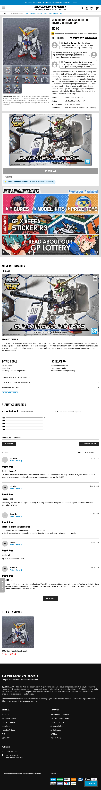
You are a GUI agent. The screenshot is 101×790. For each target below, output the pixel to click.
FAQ (3, 734)
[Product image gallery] (26, 41)
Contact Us (6, 738)
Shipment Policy (56, 726)
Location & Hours (8, 730)
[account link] (87, 8)
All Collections (55, 730)
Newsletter (6, 726)
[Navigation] (3, 8)
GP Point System (8, 722)
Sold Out (52, 170)
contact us (32, 701)
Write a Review (90, 444)
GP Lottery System (9, 718)
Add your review (90, 37)
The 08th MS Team (16, 13)
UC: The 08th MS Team (73, 101)
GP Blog (53, 734)
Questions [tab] (17, 438)
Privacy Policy (55, 738)
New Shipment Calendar (59, 715)
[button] (97, 8)
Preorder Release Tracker (59, 718)
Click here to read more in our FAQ (41, 182)
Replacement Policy (57, 722)
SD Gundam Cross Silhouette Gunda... (15, 651)
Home (4, 13)
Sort (79, 452)
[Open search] (82, 8)
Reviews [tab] (6, 438)
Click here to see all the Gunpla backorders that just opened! (50, 2)
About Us (5, 715)
